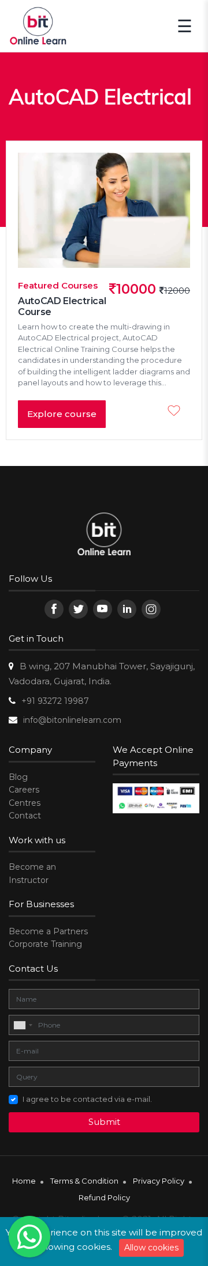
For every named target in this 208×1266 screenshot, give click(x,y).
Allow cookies (151, 1247)
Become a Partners (48, 931)
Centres (24, 803)
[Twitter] (78, 609)
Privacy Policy (158, 1180)
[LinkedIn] (126, 609)
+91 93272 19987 (55, 701)
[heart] (176, 412)
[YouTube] (102, 609)
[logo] (104, 535)
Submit (104, 1121)
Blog (18, 777)
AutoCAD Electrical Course (62, 306)
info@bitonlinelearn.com (72, 720)
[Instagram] (151, 609)
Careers (24, 789)
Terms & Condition (84, 1180)
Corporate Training (45, 944)
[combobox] (22, 1025)
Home (24, 1180)
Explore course (61, 413)
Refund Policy (104, 1197)
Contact (25, 815)
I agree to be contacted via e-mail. (87, 1099)
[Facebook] (54, 609)
